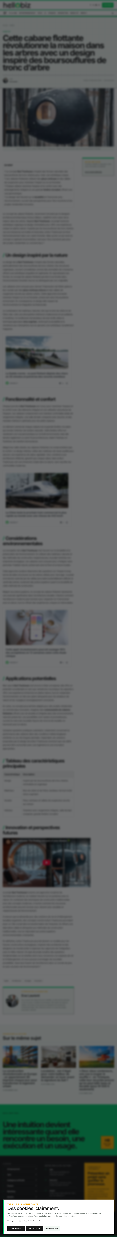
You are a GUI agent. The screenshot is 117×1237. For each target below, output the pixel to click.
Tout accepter (34, 1228)
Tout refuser (16, 1228)
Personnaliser (52, 1228)
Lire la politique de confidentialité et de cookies (24, 1221)
